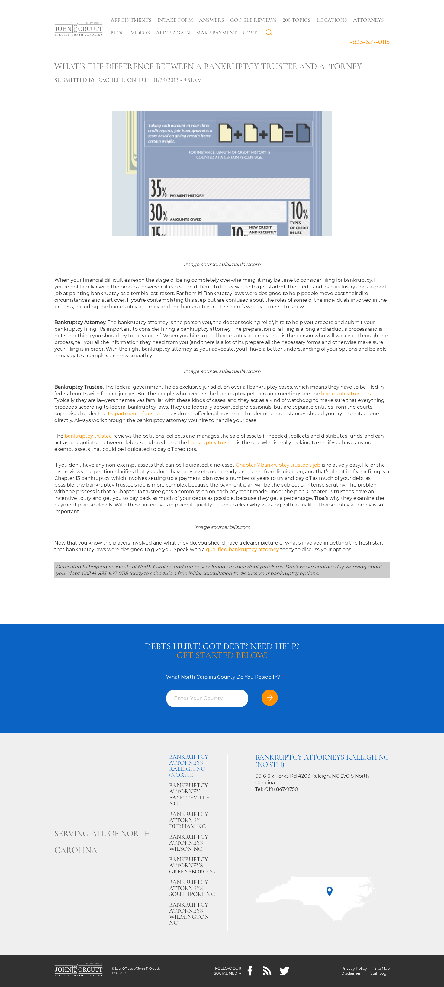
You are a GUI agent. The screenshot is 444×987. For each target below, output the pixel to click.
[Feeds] (267, 970)
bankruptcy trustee (88, 436)
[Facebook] (250, 970)
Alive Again (173, 32)
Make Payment (216, 32)
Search (270, 34)
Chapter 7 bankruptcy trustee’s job (278, 465)
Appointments (131, 20)
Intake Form (175, 20)
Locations (332, 20)
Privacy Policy (354, 968)
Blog (118, 32)
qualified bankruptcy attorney (242, 549)
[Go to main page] (78, 29)
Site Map (382, 968)
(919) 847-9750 (281, 789)
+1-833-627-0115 (367, 42)
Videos (140, 32)
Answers (211, 20)
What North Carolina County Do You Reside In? (224, 677)
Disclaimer (351, 973)
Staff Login (380, 973)
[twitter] (284, 970)
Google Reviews (253, 20)
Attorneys (368, 20)
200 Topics (296, 20)
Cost (250, 32)
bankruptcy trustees (346, 394)
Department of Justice (135, 413)
